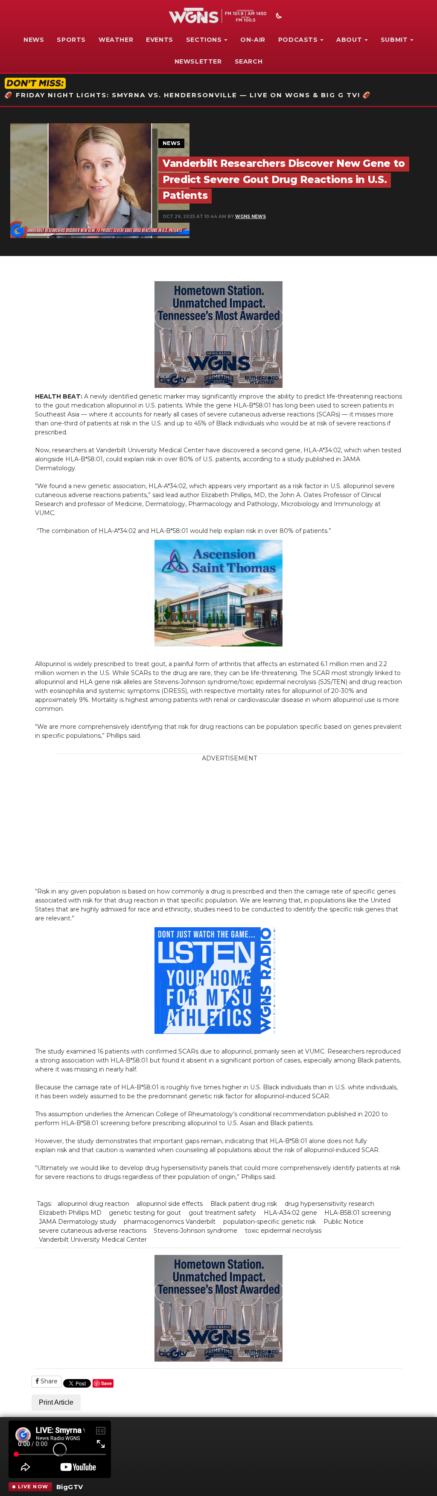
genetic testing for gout (145, 1213)
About (349, 40)
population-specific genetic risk (269, 1221)
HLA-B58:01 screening (357, 1213)
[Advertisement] (242, 822)
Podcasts (298, 40)
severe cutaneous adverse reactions (92, 1230)
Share (48, 1381)
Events (159, 40)
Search (249, 61)
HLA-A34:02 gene (290, 1213)
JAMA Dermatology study (78, 1221)
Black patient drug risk (243, 1204)
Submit (394, 40)
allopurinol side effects (170, 1204)
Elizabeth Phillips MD (70, 1213)
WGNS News (250, 216)
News (33, 40)
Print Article (56, 1402)
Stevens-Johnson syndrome (195, 1230)
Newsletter (198, 61)
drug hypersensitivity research (329, 1204)
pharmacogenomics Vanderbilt (170, 1221)
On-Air (252, 40)
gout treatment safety (222, 1213)
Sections (204, 40)
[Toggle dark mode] (278, 16)
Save (106, 1383)
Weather (116, 40)
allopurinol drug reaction (93, 1204)
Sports (71, 40)
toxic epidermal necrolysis (283, 1230)
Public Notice (343, 1221)
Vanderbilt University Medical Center (93, 1239)
